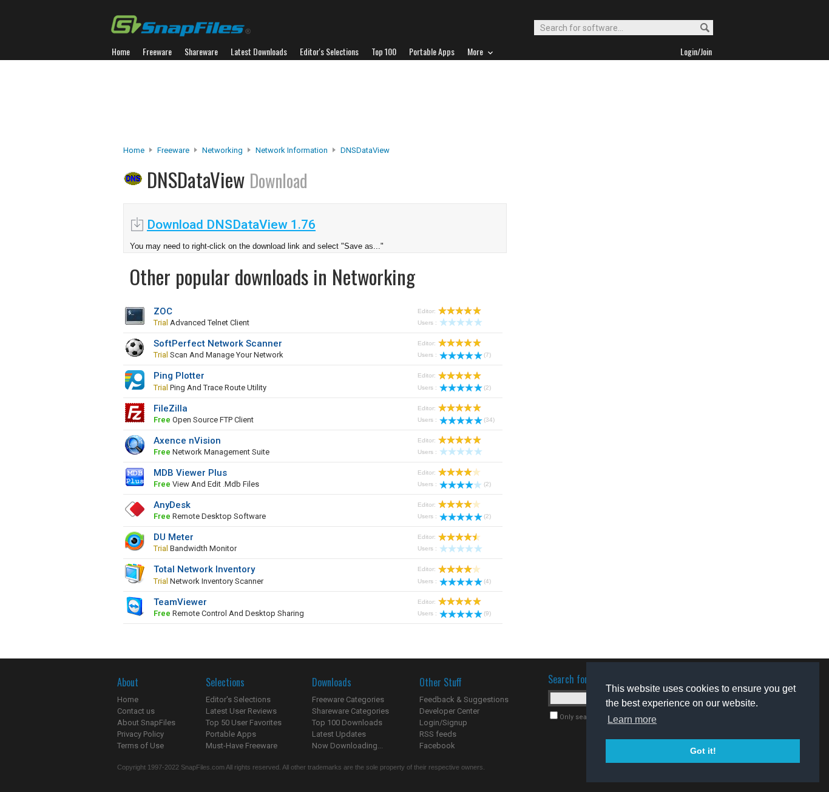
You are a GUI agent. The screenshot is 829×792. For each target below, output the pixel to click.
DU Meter (174, 537)
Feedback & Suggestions (464, 699)
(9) (487, 613)
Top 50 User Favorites (244, 722)
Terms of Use (140, 745)
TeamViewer (180, 602)
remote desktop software (210, 516)
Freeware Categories (348, 699)
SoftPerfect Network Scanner (218, 343)
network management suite (211, 451)
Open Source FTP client (204, 419)
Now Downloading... (347, 745)
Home (133, 150)
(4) (487, 581)
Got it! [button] (703, 751)
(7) (487, 354)
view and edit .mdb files (206, 484)
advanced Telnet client (201, 322)
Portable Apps (231, 734)
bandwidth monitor (195, 548)
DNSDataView (365, 150)
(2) (487, 387)
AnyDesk (172, 504)
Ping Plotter (179, 375)
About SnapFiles (146, 722)
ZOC (163, 311)
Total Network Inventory (204, 569)
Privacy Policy (140, 734)
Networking (222, 150)
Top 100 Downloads (347, 722)
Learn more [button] (632, 719)
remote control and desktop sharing (229, 613)
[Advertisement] (414, 102)
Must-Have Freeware (241, 745)
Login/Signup (443, 722)
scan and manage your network (218, 354)
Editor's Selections (238, 699)
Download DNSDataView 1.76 (231, 224)
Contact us (136, 711)
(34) (489, 419)
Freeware (173, 150)
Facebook (437, 745)
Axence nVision (187, 440)
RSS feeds (437, 734)
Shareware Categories (350, 711)
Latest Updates (339, 734)
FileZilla (171, 408)
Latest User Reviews (241, 711)
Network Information (291, 150)
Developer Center (449, 711)
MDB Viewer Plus (190, 472)
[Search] (699, 28)
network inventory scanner (208, 581)
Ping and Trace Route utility (210, 387)
